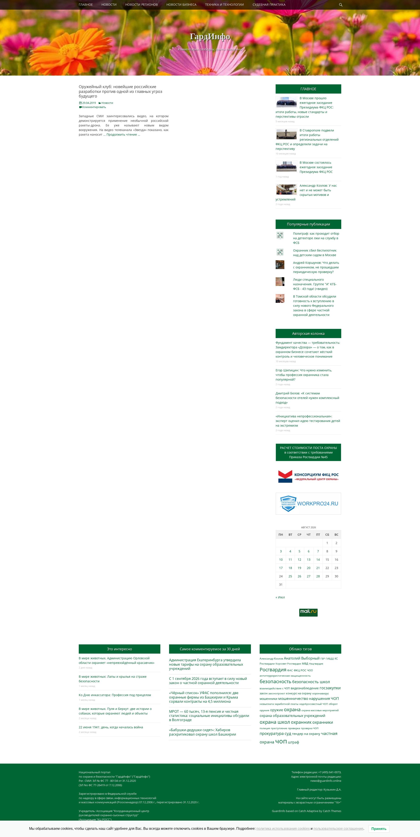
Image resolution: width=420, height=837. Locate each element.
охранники (322, 722)
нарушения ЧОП (324, 698)
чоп (281, 741)
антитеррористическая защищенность (285, 675)
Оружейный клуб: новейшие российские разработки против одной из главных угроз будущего (120, 91)
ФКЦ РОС (300, 670)
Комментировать (94, 107)
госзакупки (330, 687)
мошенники (268, 699)
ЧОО (310, 670)
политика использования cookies (283, 828)
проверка (294, 728)
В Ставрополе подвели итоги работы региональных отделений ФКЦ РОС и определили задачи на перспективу (307, 139)
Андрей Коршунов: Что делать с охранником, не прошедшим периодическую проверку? (316, 267)
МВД (305, 663)
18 (290, 568)
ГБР (322, 658)
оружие (276, 709)
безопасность (275, 681)
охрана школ (275, 721)
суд (288, 733)
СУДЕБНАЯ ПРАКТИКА (269, 4)
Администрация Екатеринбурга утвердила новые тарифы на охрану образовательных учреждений (206, 664)
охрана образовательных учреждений (292, 715)
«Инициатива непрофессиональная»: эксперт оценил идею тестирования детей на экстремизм (308, 420)
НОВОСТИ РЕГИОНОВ (141, 4)
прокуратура (272, 733)
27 (308, 576)
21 (318, 568)
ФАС (290, 670)
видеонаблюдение (305, 688)
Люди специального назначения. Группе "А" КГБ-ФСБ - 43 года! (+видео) (315, 284)
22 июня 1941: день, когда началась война (111, 727)
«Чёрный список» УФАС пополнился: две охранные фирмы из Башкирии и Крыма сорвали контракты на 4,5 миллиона (203, 697)
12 (299, 559)
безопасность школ (311, 681)
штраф (293, 742)
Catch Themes (332, 811)
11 (290, 559)
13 (308, 559)
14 (318, 559)
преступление (279, 728)
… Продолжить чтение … (121, 134)
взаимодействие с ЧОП (275, 688)
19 (299, 568)
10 (281, 559)
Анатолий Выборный (302, 658)
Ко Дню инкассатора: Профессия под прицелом (115, 695)
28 (318, 576)
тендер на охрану (306, 733)
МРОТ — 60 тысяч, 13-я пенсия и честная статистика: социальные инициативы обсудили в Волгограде (209, 715)
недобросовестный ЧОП (313, 704)
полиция (265, 728)
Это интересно (119, 649)
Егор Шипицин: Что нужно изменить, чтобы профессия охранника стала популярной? (304, 374)
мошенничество (293, 698)
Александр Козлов (271, 658)
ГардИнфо (210, 35)
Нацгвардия (316, 663)
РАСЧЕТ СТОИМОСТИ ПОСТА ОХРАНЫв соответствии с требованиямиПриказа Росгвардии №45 (308, 452)
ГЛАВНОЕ (86, 4)
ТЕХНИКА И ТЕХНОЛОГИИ (224, 4)
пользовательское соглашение (338, 828)
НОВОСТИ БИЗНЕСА (181, 4)
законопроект (276, 693)
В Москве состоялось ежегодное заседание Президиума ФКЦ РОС (316, 167)
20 (308, 568)
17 (281, 568)
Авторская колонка (308, 333)
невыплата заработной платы (279, 704)
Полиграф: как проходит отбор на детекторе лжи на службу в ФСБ (316, 238)
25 (290, 576)
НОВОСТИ (109, 4)
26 (299, 576)
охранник (301, 722)
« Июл (280, 597)
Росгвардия (273, 669)
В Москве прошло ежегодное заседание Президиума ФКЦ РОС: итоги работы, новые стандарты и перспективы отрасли (305, 107)
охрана (292, 709)
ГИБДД (330, 658)
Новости (107, 103)
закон (264, 693)
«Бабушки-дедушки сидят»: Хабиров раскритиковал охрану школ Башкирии (202, 731)
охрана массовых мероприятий (320, 710)
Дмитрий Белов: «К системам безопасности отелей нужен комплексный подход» (307, 397)
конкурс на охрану (299, 693)
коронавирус (320, 693)
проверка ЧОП (309, 728)
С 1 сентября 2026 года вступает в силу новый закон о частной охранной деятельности (208, 680)
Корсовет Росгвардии (288, 663)
